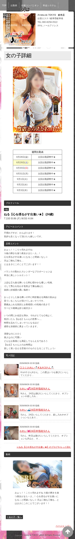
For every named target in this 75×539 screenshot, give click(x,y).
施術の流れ (26, 25)
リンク (59, 15)
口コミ (53, 25)
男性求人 (64, 25)
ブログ (49, 15)
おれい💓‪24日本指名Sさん (34, 431)
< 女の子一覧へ (14, 517)
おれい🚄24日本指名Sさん (34, 409)
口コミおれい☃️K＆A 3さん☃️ (36, 367)
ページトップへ (63, 526)
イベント (37, 15)
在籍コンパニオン (30, 5)
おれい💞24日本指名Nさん (34, 388)
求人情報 (41, 25)
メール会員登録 (9, 25)
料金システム (49, 5)
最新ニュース (8, 15)
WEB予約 (24, 15)
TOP (4, 5)
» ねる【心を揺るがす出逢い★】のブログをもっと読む (44, 447)
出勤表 (14, 5)
